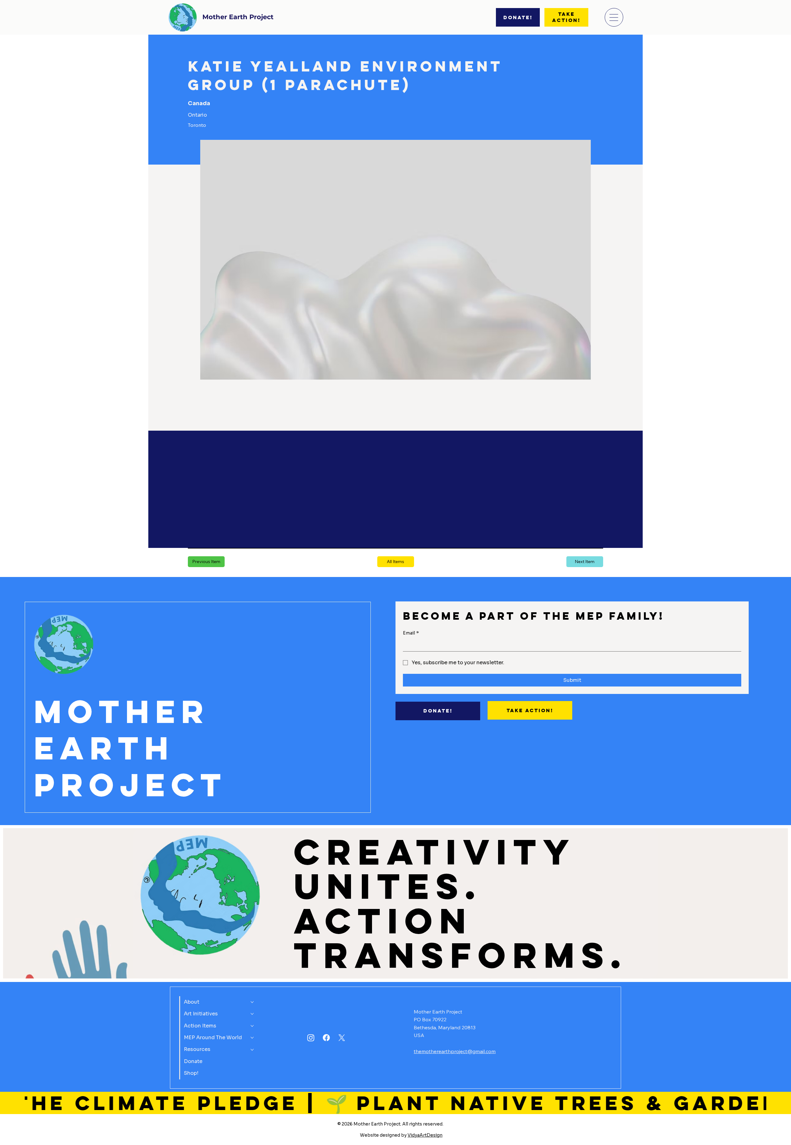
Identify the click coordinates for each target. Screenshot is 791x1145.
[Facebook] (326, 1037)
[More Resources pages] (252, 1049)
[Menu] (614, 17)
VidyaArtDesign (425, 1135)
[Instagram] (310, 1037)
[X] (341, 1037)
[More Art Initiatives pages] (252, 1013)
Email (411, 633)
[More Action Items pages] (252, 1025)
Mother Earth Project (237, 17)
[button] (395, 561)
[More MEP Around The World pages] (252, 1037)
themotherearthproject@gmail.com (455, 1051)
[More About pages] (252, 1002)
